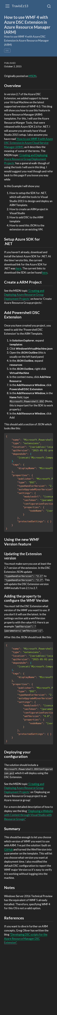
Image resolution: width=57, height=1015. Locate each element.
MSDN (32, 76)
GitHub (8, 849)
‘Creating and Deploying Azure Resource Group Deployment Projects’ (26, 159)
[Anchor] (23, 85)
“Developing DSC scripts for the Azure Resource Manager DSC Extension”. (25, 938)
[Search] (49, 6)
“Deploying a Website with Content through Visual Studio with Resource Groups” (28, 815)
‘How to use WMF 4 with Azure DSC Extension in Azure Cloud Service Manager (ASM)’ (28, 143)
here (18, 268)
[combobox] (49, 6)
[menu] (7, 6)
